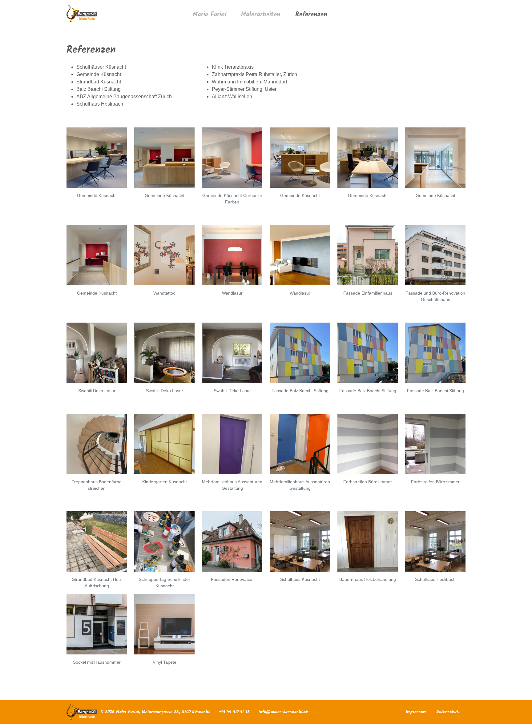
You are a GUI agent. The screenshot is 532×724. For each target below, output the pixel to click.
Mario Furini (209, 15)
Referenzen (311, 15)
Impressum (416, 712)
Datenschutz (448, 712)
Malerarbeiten (260, 15)
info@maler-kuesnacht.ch (283, 712)
